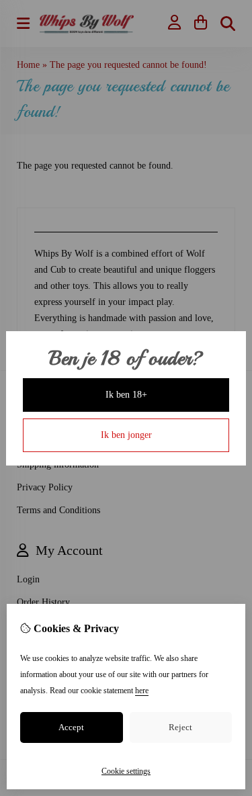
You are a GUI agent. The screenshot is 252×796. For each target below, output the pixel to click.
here (142, 690)
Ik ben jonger (126, 435)
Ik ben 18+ (126, 395)
